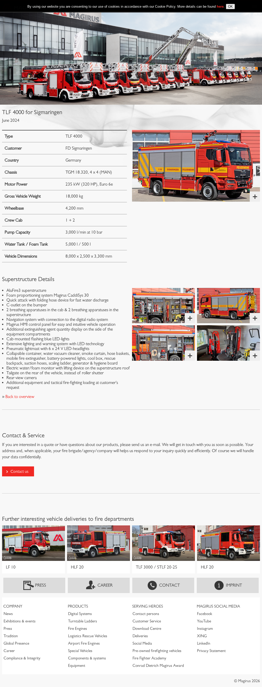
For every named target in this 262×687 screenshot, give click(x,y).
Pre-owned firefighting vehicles (157, 650)
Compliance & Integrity (22, 658)
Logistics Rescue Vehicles (87, 636)
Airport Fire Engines (84, 643)
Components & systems (87, 658)
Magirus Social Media (218, 606)
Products (78, 606)
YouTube (204, 621)
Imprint (234, 585)
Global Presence (16, 643)
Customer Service (147, 621)
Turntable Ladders (82, 621)
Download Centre (147, 628)
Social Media (142, 643)
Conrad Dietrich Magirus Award (158, 665)
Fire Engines (77, 628)
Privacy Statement (211, 650)
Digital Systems (80, 613)
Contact (169, 585)
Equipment (76, 665)
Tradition (11, 636)
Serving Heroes (147, 606)
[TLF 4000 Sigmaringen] (196, 166)
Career (105, 585)
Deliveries (140, 636)
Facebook (204, 613)
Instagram (205, 628)
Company (12, 606)
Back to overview (19, 396)
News (8, 613)
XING (202, 636)
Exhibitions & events (20, 621)
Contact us (19, 471)
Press (40, 585)
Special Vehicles (80, 650)
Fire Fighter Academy (149, 658)
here (220, 6)
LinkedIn (203, 643)
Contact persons (146, 613)
